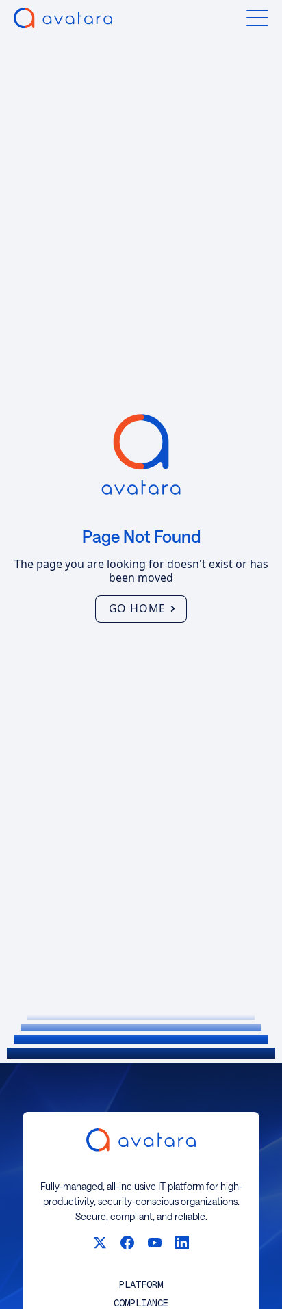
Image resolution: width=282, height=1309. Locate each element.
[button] (257, 18)
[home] (63, 18)
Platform (141, 1285)
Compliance (141, 1303)
